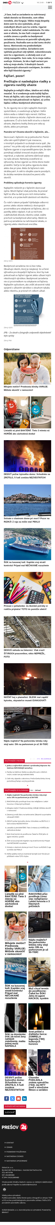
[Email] (18, 1098)
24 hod (38, 790)
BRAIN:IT (5, 1212)
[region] (22, 3)
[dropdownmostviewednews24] (27, 862)
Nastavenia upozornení (16, 1161)
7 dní (31, 790)
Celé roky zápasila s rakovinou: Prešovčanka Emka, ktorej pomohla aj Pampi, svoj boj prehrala (28, 779)
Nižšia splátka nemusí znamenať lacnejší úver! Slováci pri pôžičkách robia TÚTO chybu (28, 855)
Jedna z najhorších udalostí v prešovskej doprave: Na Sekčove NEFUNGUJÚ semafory (28, 766)
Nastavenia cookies (14, 1156)
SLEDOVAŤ (10, 1112)
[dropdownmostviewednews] (27, 786)
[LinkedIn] (24, 1098)
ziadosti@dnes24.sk (29, 1184)
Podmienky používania (16, 1152)
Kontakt (10, 1143)
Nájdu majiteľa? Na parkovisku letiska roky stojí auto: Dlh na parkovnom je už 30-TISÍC (27, 796)
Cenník (9, 1147)
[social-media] (4, 1189)
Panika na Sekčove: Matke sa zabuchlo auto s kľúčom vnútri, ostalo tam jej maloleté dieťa (27, 773)
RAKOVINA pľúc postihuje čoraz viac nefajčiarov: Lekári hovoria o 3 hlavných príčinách (27, 802)
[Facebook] (6, 1098)
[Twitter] (12, 1098)
